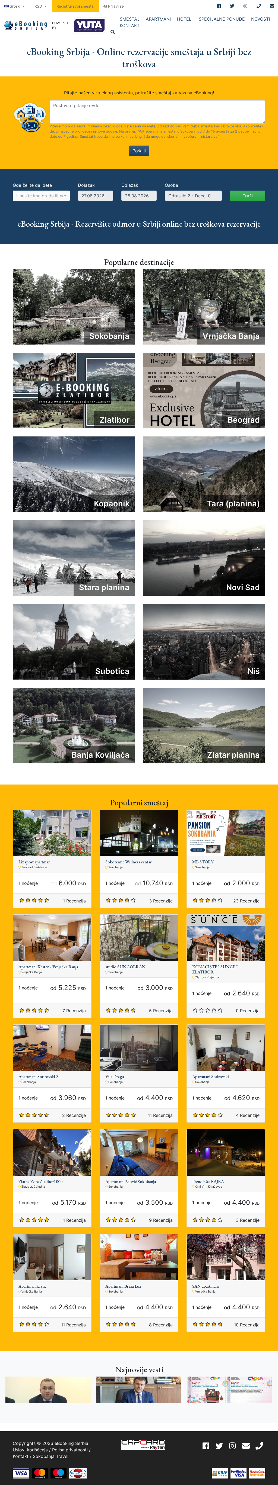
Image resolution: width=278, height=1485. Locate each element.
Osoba (171, 185)
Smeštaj (130, 19)
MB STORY (202, 862)
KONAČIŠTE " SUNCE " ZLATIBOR (215, 969)
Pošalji (139, 150)
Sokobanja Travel (50, 1456)
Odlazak (129, 185)
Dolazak (86, 185)
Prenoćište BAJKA (208, 1181)
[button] (41, 196)
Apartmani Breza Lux (123, 1286)
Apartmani (158, 19)
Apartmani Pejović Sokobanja (130, 1181)
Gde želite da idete (32, 185)
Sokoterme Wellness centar (128, 862)
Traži (248, 195)
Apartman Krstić (32, 1286)
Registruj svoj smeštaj (75, 6)
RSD (38, 6)
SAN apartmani (205, 1286)
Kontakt (130, 25)
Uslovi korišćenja (30, 1449)
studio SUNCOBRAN (125, 967)
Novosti (260, 19)
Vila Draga (114, 1076)
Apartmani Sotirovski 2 (38, 1076)
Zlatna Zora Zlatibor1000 (40, 1181)
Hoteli (184, 19)
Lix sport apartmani (35, 862)
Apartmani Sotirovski (210, 1076)
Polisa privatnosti (70, 1449)
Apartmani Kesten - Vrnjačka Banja (48, 967)
